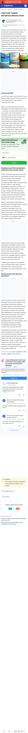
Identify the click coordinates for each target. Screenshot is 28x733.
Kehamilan (3, 9)
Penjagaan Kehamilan (18, 9)
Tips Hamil (10, 9)
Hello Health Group (6, 351)
